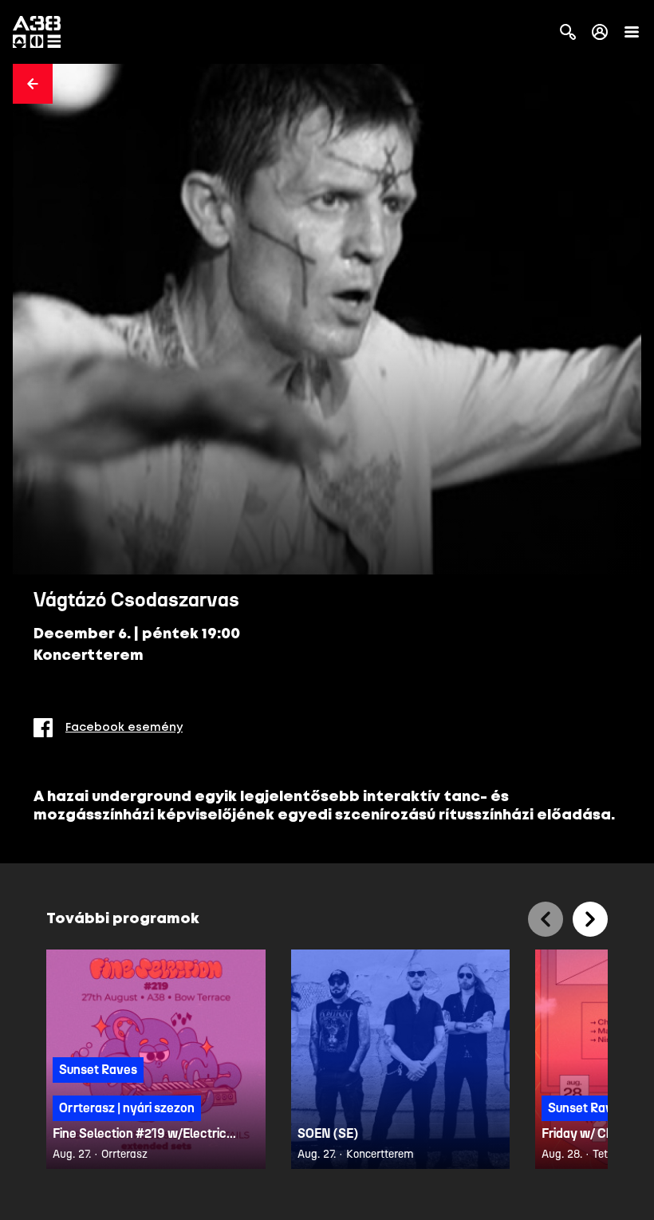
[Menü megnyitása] (631, 31)
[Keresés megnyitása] (567, 31)
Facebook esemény (124, 727)
